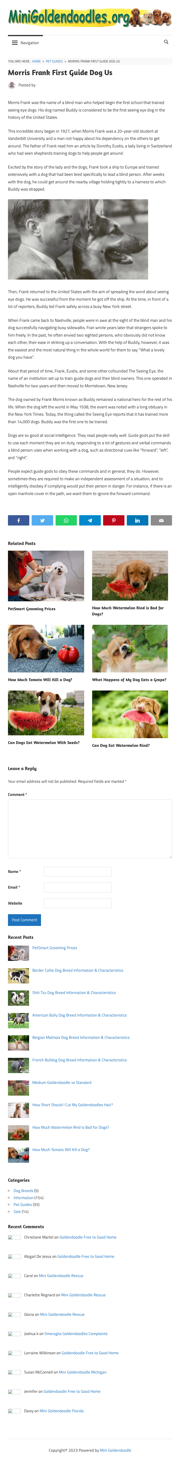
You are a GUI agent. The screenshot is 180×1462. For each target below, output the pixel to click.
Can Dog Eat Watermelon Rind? (121, 745)
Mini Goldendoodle (115, 1450)
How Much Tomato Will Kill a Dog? (40, 679)
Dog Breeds (23, 1191)
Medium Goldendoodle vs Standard (61, 1082)
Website (15, 903)
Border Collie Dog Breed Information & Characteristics (77, 970)
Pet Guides (23, 1204)
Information (24, 1198)
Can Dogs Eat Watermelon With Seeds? (44, 742)
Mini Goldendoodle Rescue (61, 1276)
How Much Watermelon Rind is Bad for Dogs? (70, 1127)
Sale (17, 1212)
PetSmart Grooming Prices (32, 608)
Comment (17, 794)
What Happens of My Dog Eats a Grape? (129, 679)
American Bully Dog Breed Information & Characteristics (79, 1015)
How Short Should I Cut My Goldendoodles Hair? (72, 1105)
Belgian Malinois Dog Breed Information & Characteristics (81, 1037)
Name (14, 871)
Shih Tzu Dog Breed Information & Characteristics (74, 993)
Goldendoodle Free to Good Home (88, 1237)
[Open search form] (166, 41)
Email (14, 887)
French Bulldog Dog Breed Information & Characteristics (79, 1060)
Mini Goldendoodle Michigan (82, 1372)
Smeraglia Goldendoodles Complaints (76, 1334)
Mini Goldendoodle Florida (62, 1411)
